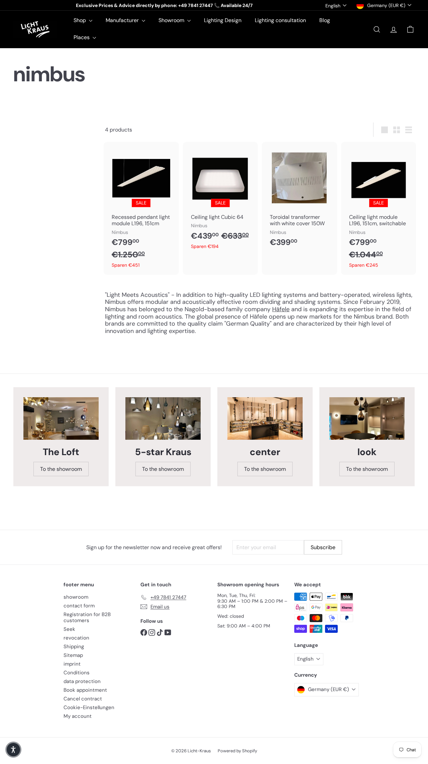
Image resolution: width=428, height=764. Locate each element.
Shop (80, 20)
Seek (69, 629)
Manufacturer (123, 20)
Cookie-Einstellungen (89, 707)
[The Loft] (61, 418)
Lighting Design (222, 20)
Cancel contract (83, 698)
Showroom (172, 20)
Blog (324, 20)
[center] (265, 418)
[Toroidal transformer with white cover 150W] (299, 198)
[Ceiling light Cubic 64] (220, 199)
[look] (367, 418)
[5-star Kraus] (163, 418)
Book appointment (85, 690)
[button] (13, 750)
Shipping (74, 646)
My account (78, 716)
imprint (72, 664)
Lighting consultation (280, 20)
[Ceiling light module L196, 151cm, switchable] (378, 208)
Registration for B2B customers (87, 617)
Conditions (77, 672)
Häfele (281, 309)
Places (82, 37)
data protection (82, 681)
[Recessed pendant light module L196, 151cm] (141, 208)
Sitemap (73, 655)
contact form (79, 605)
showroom (76, 597)
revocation (76, 637)
